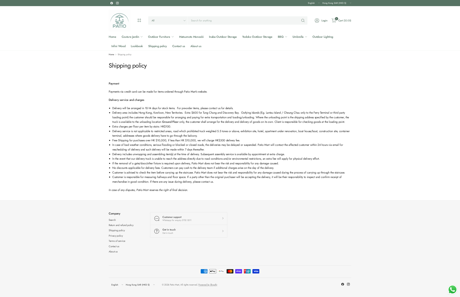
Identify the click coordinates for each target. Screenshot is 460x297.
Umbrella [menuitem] (298, 37)
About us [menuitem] (195, 46)
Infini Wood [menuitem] (118, 46)
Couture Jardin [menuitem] (130, 37)
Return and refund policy (121, 225)
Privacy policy (116, 235)
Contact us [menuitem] (178, 46)
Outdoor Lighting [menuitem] (322, 37)
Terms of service (117, 241)
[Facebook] (111, 3)
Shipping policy (117, 230)
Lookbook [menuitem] (137, 46)
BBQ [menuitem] (281, 37)
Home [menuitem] (112, 37)
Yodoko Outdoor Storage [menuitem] (257, 37)
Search (112, 220)
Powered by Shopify (207, 284)
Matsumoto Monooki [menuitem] (191, 37)
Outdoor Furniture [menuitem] (159, 37)
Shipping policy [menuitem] (157, 46)
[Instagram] (117, 3)
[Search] (302, 20)
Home (111, 54)
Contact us (114, 246)
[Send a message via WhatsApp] (452, 289)
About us (113, 251)
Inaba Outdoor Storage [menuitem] (223, 37)
